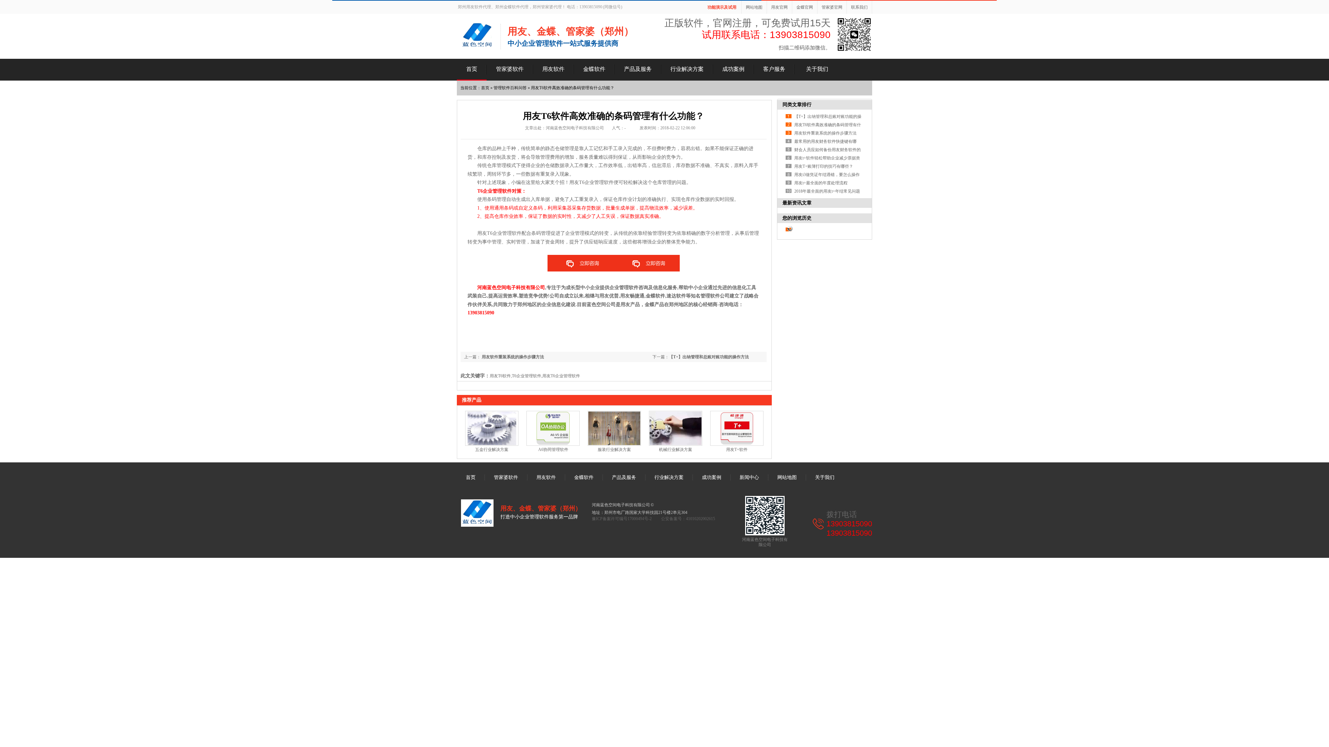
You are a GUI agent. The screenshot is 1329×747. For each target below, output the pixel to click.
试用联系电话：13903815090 (766, 34)
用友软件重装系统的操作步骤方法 (512, 356)
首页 (471, 69)
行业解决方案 (687, 69)
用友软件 (553, 69)
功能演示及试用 (721, 7)
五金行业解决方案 (491, 449)
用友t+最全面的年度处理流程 (821, 183)
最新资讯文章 (797, 202)
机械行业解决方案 (675, 449)
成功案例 (733, 69)
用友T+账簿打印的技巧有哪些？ (823, 166)
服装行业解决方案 (614, 449)
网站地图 (754, 7)
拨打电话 (841, 514)
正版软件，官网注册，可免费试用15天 (747, 23)
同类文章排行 (797, 104)
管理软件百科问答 (510, 87)
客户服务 (774, 69)
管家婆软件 (510, 69)
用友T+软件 (737, 449)
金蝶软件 (594, 69)
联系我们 (859, 7)
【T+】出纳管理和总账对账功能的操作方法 (709, 356)
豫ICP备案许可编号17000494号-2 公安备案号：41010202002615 (653, 518)
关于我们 (817, 69)
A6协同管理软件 (553, 449)
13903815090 (849, 523)
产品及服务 (638, 69)
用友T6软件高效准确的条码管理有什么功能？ (572, 87)
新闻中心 (749, 477)
